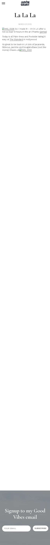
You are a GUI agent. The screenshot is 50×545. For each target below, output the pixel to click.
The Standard (16, 39)
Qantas (43, 31)
